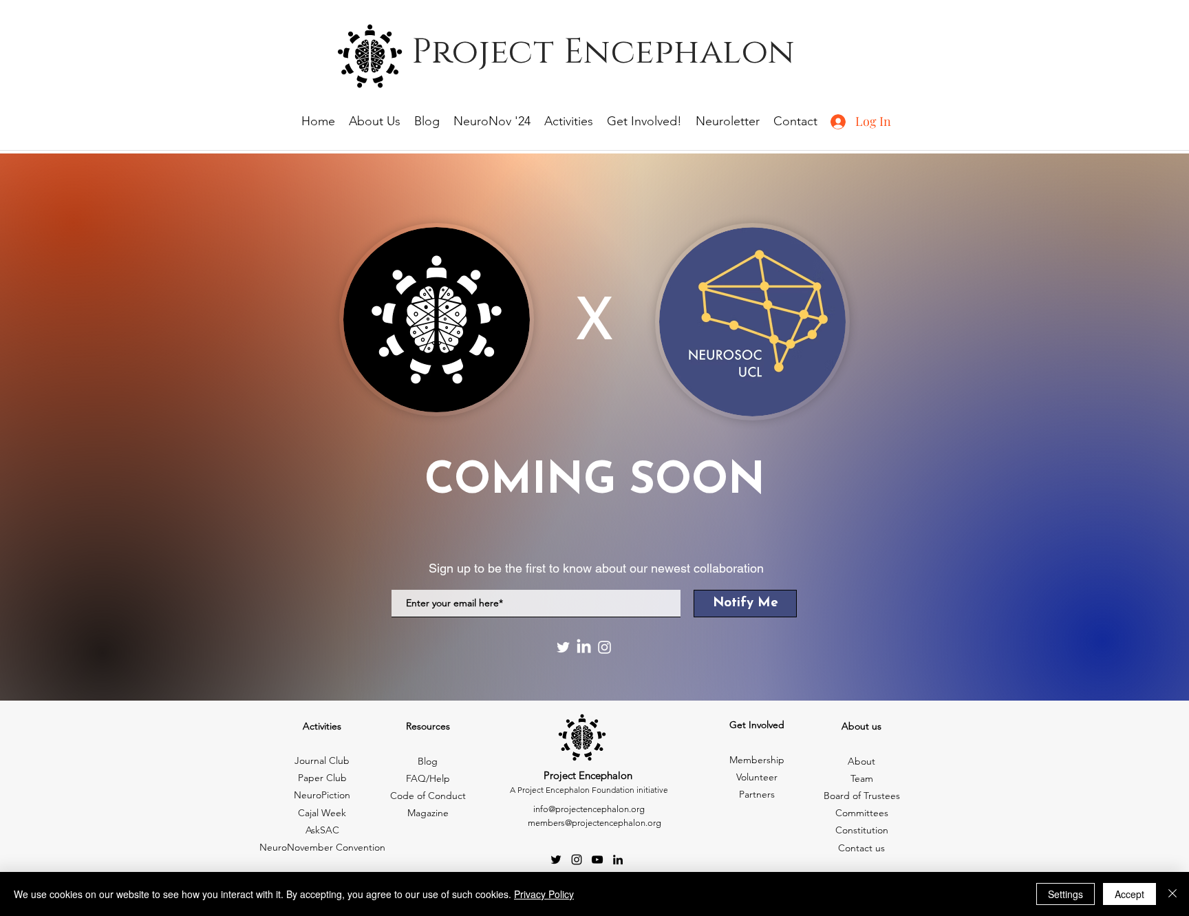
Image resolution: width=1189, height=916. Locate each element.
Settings (1065, 894)
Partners (757, 794)
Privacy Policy (544, 894)
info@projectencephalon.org (589, 809)
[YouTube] (597, 859)
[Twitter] (563, 647)
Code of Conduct (428, 795)
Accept (1129, 894)
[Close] (1172, 894)
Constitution (861, 830)
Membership (756, 760)
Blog (428, 761)
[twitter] (556, 859)
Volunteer (757, 777)
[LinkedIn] (583, 647)
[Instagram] (604, 647)
